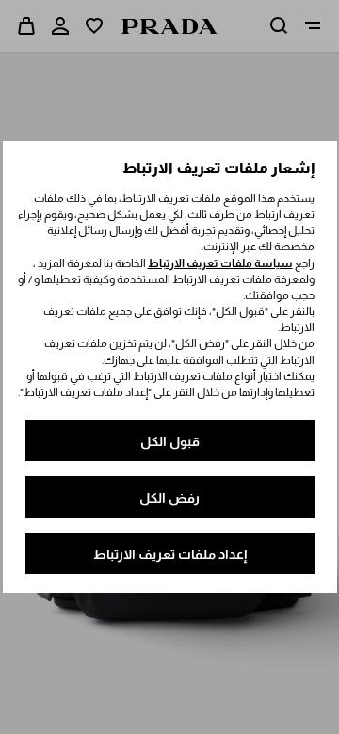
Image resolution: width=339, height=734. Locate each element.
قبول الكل (170, 441)
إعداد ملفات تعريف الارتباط (170, 554)
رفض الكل (169, 497)
